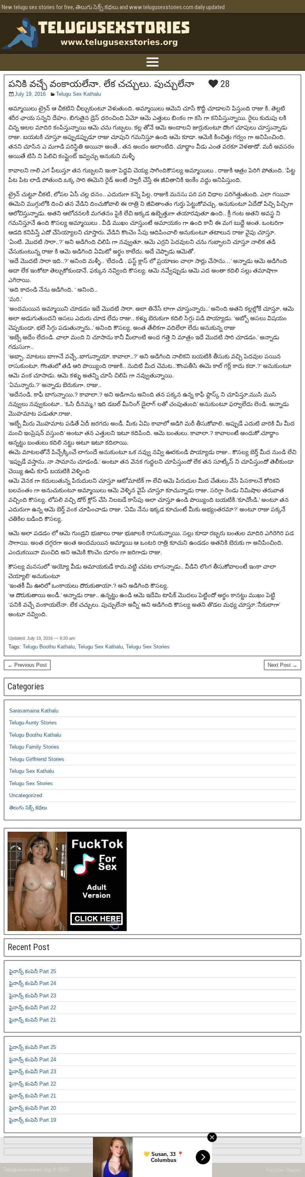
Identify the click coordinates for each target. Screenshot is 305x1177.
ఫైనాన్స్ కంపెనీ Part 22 (32, 1008)
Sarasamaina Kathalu (33, 711)
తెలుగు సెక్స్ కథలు (28, 808)
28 (224, 84)
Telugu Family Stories (34, 747)
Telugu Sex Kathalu (78, 94)
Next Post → (282, 665)
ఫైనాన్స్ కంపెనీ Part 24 (32, 983)
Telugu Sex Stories (148, 647)
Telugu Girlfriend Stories (36, 759)
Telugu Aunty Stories (33, 723)
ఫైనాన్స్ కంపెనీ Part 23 (32, 996)
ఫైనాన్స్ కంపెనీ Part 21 (32, 1020)
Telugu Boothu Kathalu (49, 647)
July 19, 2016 (30, 94)
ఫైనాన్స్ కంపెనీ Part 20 (32, 1108)
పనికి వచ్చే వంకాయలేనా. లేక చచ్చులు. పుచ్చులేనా (101, 83)
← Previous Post (27, 665)
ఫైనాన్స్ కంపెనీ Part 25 (32, 971)
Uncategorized (25, 795)
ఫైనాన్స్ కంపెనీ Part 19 (32, 1120)
